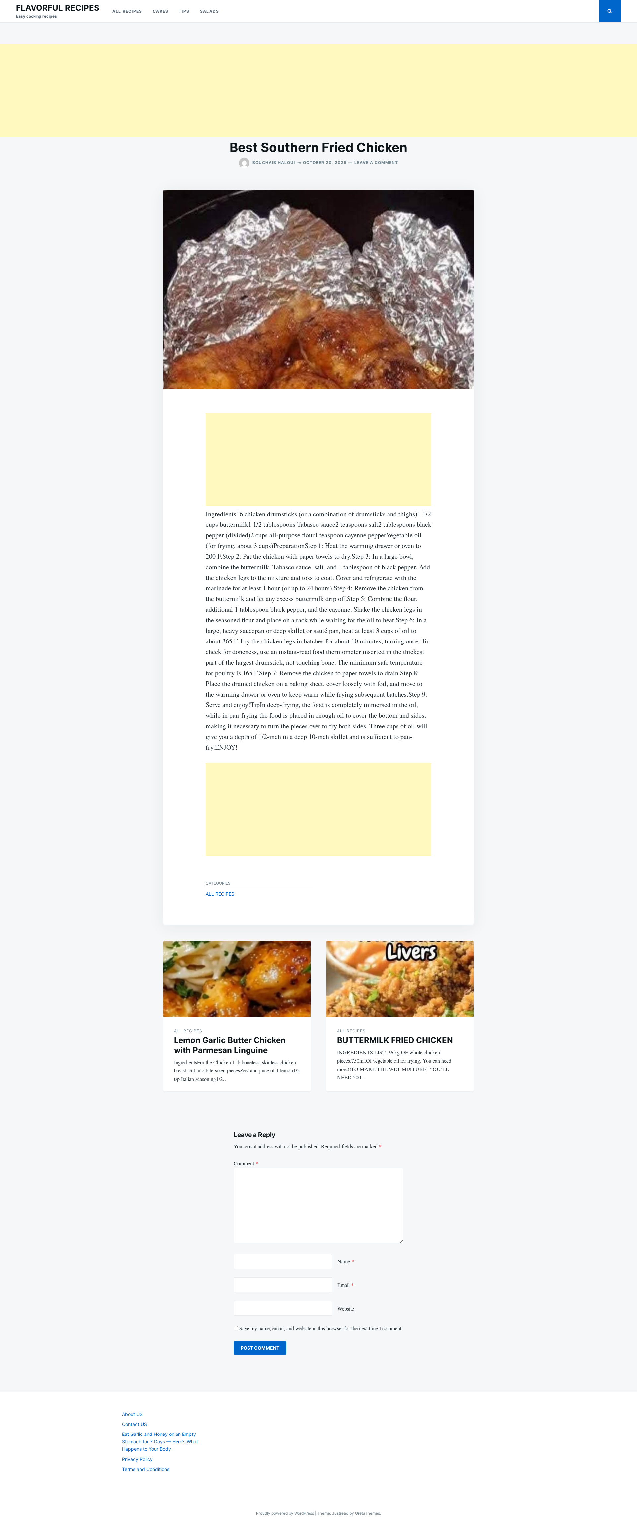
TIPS (184, 11)
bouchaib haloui (273, 162)
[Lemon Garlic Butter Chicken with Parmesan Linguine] (237, 979)
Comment (246, 1163)
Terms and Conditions (145, 1469)
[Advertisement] (199, 90)
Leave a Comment (376, 162)
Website (345, 1308)
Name (345, 1261)
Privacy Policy (137, 1459)
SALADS (209, 11)
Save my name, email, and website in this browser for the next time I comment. (321, 1328)
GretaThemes (367, 1513)
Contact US (134, 1424)
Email (345, 1284)
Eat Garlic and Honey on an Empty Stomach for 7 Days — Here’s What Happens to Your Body (160, 1441)
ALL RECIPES (127, 11)
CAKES (160, 11)
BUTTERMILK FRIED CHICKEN (395, 1040)
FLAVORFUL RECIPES (57, 8)
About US (132, 1414)
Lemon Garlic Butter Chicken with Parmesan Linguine (230, 1045)
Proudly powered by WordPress (285, 1513)
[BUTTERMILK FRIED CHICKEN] (400, 979)
